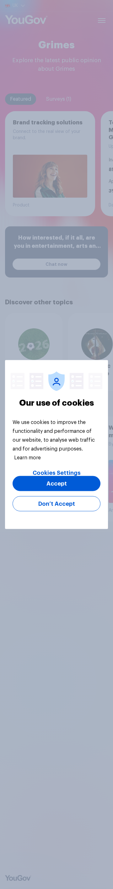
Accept (56, 483)
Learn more (27, 457)
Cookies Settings (57, 473)
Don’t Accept (56, 504)
